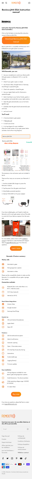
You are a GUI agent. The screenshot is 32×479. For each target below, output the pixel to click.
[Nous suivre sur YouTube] (21, 458)
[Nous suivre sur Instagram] (12, 458)
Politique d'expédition (23, 444)
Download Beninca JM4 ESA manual (16, 40)
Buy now (16, 394)
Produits (4, 439)
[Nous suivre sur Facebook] (3, 458)
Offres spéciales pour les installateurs (7, 446)
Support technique (6, 442)
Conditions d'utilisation (24, 441)
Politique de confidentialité (21, 437)
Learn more (16, 248)
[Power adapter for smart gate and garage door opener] (8, 200)
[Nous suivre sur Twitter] (7, 458)
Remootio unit (8, 121)
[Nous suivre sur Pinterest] (16, 458)
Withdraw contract (23, 452)
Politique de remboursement (22, 448)
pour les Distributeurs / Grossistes (8, 451)
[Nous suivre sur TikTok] (25, 458)
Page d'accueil (6, 436)
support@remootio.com (12, 243)
